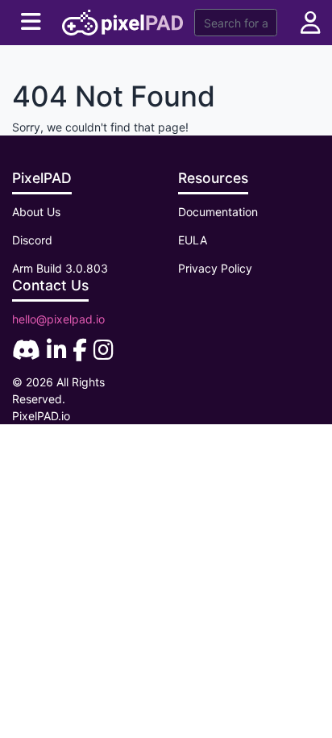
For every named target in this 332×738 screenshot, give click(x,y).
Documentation (218, 212)
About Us (36, 212)
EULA (192, 240)
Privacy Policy (215, 268)
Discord (32, 240)
